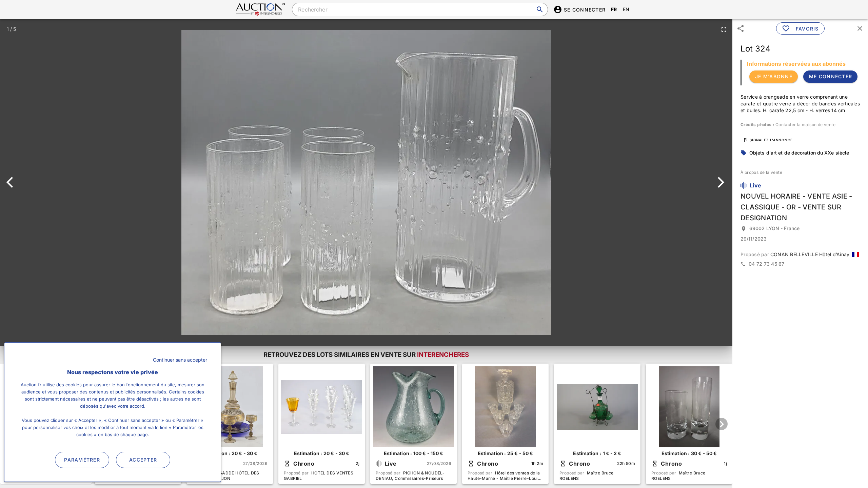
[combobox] (420, 9)
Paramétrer (82, 460)
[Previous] (12, 182)
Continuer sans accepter (180, 360)
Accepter (143, 460)
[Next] (719, 182)
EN (626, 9)
